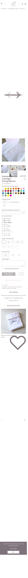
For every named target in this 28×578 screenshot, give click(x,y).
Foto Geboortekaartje (14, 202)
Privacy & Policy (13, 548)
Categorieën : (5, 286)
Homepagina (3, 8)
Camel (5, 255)
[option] (5, 167)
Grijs (13, 255)
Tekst (4, 202)
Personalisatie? (7, 183)
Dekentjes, (10, 286)
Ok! (13, 552)
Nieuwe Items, (10, 288)
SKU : (3, 285)
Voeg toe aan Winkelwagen (8, 274)
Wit (19, 255)
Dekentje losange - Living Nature (9, 335)
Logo (4, 205)
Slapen (14, 288)
